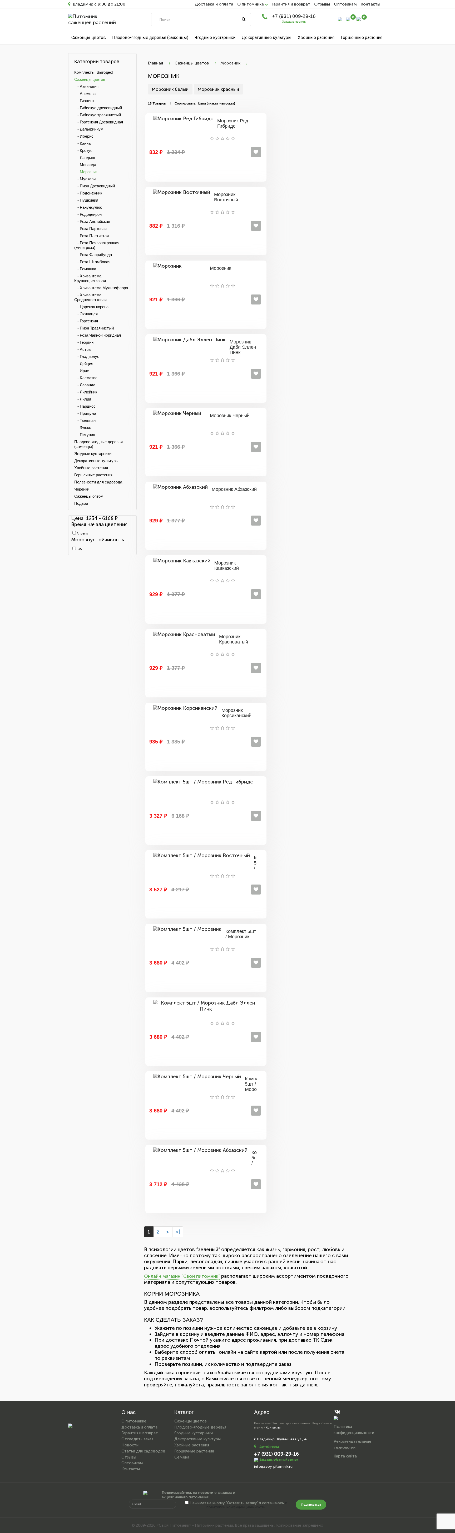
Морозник (230, 63)
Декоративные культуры (266, 37)
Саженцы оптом (88, 496)
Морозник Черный (230, 415)
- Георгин (83, 342)
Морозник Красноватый (233, 639)
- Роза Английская (92, 221)
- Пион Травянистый (94, 328)
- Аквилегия (86, 86)
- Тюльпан (85, 420)
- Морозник (85, 171)
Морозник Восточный (226, 197)
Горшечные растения (361, 37)
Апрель (82, 533)
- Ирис (81, 370)
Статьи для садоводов (143, 1451)
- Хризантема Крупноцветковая (90, 278)
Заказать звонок (294, 21)
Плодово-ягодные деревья (200, 1427)
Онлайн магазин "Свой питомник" (182, 1276)
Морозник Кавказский (226, 565)
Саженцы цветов (88, 37)
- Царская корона (91, 306)
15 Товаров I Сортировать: (172, 103)
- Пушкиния (86, 200)
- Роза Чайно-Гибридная (97, 335)
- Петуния (84, 434)
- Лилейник (85, 392)
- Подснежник (88, 193)
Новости (130, 1445)
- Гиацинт (84, 100)
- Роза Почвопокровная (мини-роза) (96, 245)
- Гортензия (86, 321)
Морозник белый (170, 89)
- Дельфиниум (88, 129)
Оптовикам (345, 4)
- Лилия (82, 399)
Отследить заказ (137, 1439)
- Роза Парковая (90, 228)
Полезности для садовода (98, 482)
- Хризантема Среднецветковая (90, 297)
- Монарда (85, 164)
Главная (155, 63)
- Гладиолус (86, 356)
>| (178, 1232)
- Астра (82, 349)
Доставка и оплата (214, 4)
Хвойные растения (316, 37)
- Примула (85, 413)
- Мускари (85, 179)
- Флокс (82, 427)
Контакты (370, 4)
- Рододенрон (88, 214)
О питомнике (133, 1421)
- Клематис (85, 378)
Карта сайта (345, 1456)
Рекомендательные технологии (352, 1444)
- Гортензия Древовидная (98, 122)
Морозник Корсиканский (236, 713)
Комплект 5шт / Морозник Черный (255, 1086)
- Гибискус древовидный (98, 108)
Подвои (81, 503)
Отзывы (322, 4)
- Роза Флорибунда (93, 254)
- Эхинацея (86, 314)
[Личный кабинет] (340, 19)
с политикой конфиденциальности (246, 1505)
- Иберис (83, 136)
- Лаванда (84, 385)
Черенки (81, 489)
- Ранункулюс (88, 207)
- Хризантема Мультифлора (101, 288)
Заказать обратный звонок (279, 1459)
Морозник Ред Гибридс (232, 123)
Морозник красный (218, 89)
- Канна (82, 143)
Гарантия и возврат (291, 4)
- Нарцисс (85, 406)
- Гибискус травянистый (97, 115)
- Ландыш (84, 157)
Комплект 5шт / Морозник (240, 934)
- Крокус (83, 150)
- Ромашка (85, 269)
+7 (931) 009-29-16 (294, 16)
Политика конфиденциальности (354, 1429)
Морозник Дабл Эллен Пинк (243, 347)
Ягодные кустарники (215, 37)
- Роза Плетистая (91, 235)
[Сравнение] (348, 19)
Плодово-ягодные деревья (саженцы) (150, 37)
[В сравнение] (256, 152)
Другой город (269, 1447)
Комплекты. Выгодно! (93, 72)
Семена (181, 1457)
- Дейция (83, 363)
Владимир (82, 4)
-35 (79, 549)
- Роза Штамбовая (92, 261)
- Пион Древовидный (94, 186)
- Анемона (85, 93)
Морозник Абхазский (234, 489)
